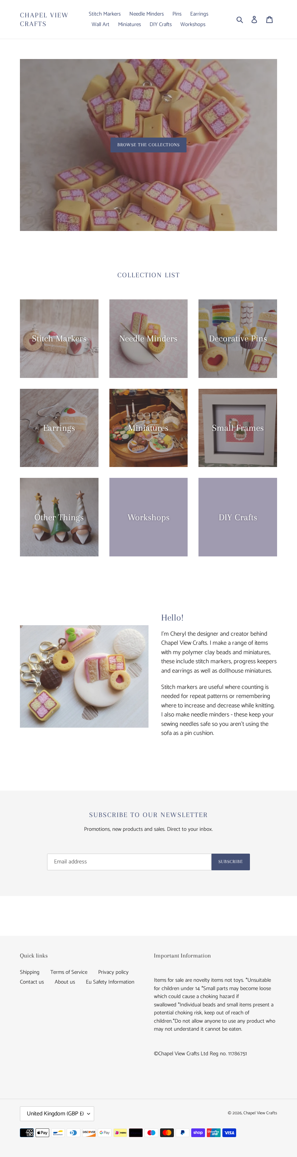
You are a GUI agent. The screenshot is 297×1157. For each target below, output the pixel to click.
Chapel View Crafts (44, 19)
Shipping (29, 972)
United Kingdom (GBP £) (55, 1114)
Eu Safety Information (110, 981)
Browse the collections (148, 144)
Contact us (32, 981)
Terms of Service (68, 972)
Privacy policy (113, 972)
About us (65, 981)
